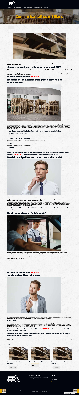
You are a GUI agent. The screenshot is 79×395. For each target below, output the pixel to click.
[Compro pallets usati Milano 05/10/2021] (3, 391)
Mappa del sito (44, 391)
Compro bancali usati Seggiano (38, 362)
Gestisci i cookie (68, 393)
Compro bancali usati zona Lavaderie (15, 363)
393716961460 (54, 379)
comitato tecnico (10, 124)
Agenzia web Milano (53, 390)
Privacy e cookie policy (36, 391)
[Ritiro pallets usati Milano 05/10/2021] (76, 391)
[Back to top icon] (74, 393)
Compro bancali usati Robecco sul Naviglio (61, 363)
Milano (53, 381)
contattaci (19, 384)
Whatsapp (68, 2)
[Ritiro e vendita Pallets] (12, 3)
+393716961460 (34, 77)
